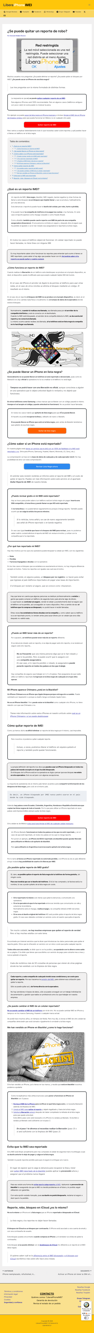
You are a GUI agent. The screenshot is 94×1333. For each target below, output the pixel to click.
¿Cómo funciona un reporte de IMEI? (28, 148)
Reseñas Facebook (82, 1290)
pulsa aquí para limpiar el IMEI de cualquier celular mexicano (50, 824)
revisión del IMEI (47, 979)
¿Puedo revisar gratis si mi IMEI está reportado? (32, 156)
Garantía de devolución (47, 1300)
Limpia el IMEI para (27, 1109)
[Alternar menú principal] (89, 5)
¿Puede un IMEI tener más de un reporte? (30, 161)
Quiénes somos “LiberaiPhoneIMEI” (47, 1297)
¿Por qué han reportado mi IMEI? (27, 158)
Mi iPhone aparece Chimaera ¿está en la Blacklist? (33, 163)
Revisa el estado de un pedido (47, 1303)
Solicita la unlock (24, 1112)
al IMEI (47, 1185)
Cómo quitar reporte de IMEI (24, 166)
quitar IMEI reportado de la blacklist (29, 1171)
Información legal (11, 1294)
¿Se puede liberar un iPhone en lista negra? (29, 151)
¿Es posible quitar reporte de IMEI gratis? (30, 168)
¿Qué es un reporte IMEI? (22, 146)
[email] (5, 15)
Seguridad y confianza (13, 1302)
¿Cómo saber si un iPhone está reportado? (29, 154)
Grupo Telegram (83, 1298)
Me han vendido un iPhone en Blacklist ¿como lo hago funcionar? (38, 173)
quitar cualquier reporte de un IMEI (51, 98)
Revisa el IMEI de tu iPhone (24, 1104)
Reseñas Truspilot (83, 1293)
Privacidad (8, 1297)
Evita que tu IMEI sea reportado (25, 175)
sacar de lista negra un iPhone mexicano (40, 115)
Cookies (7, 1300)
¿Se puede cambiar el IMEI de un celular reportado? (33, 171)
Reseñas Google (83, 1287)
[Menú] (90, 1302)
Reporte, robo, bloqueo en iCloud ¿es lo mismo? (31, 178)
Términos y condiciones (13, 1291)
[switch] (86, 1318)
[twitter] (85, 12)
